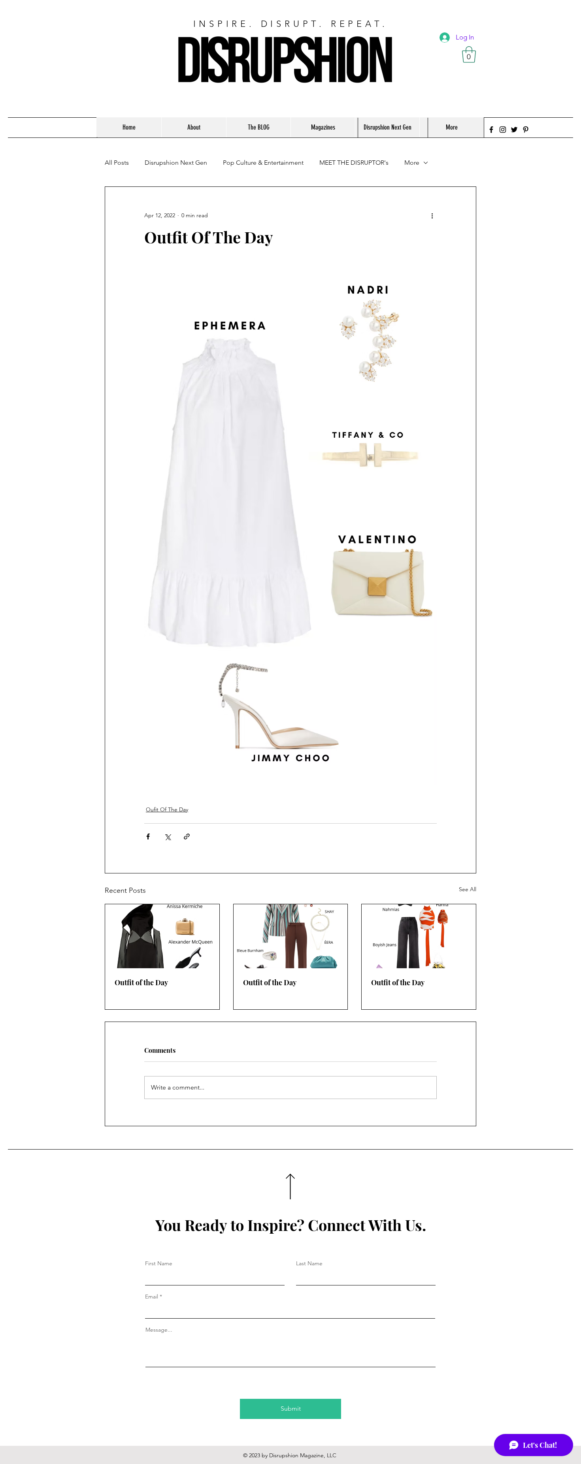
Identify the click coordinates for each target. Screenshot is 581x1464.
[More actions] (432, 215)
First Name (158, 1263)
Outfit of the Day (141, 982)
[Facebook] (491, 129)
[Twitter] (514, 129)
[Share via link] (187, 836)
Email (151, 1296)
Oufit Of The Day (167, 809)
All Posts (117, 162)
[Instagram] (502, 129)
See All (467, 889)
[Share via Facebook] (148, 836)
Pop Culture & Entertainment (263, 162)
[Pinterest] (525, 129)
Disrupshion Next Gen (176, 162)
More (411, 162)
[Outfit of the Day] (162, 936)
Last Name (309, 1263)
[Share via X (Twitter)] (167, 836)
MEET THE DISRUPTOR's (354, 162)
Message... (158, 1329)
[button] (469, 54)
